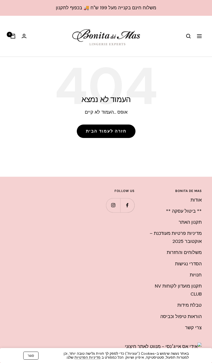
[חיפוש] (188, 36)
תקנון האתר (190, 222)
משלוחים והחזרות (184, 252)
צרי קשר (193, 328)
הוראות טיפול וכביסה (181, 316)
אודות (196, 200)
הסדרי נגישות (188, 264)
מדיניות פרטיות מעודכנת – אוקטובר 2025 (176, 237)
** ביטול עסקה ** (184, 211)
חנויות (196, 275)
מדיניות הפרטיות (87, 357)
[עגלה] (13, 36)
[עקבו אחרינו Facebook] (127, 205)
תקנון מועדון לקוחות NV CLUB (178, 290)
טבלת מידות (189, 305)
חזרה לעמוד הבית (106, 131)
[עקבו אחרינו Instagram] (113, 205)
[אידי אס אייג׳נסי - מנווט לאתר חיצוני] (163, 346)
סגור (31, 355)
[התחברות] (24, 36)
